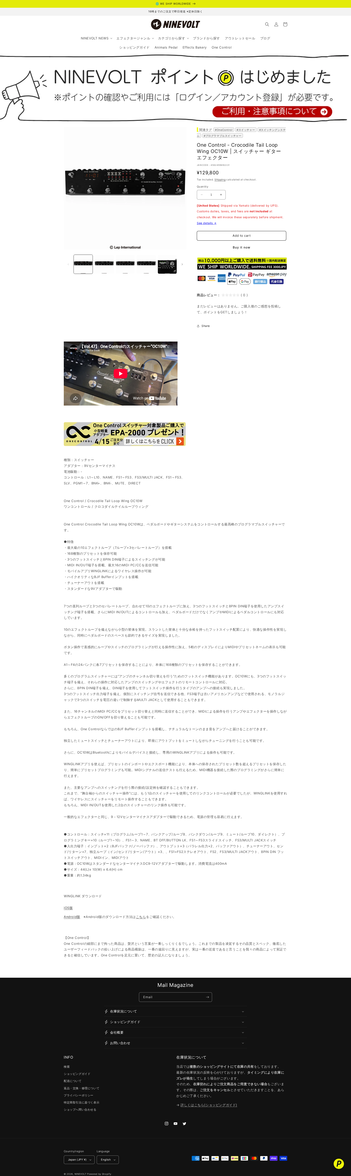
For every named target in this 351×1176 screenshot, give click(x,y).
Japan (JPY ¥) (77, 1159)
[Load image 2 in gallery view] (104, 264)
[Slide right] (182, 264)
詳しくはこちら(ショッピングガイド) (209, 1105)
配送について (73, 1081)
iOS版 (68, 908)
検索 (67, 1066)
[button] (267, 24)
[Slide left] (68, 264)
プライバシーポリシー (78, 1095)
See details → (207, 223)
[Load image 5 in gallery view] (167, 264)
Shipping (220, 179)
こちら (141, 917)
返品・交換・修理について (81, 1088)
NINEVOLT (81, 1174)
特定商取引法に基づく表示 (81, 1102)
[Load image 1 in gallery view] (83, 264)
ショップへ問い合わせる (80, 1109)
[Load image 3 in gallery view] (125, 264)
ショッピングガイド (77, 1073)
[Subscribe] (207, 997)
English (106, 1159)
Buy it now (241, 247)
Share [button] (206, 326)
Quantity (202, 186)
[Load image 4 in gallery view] (146, 264)
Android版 (72, 917)
